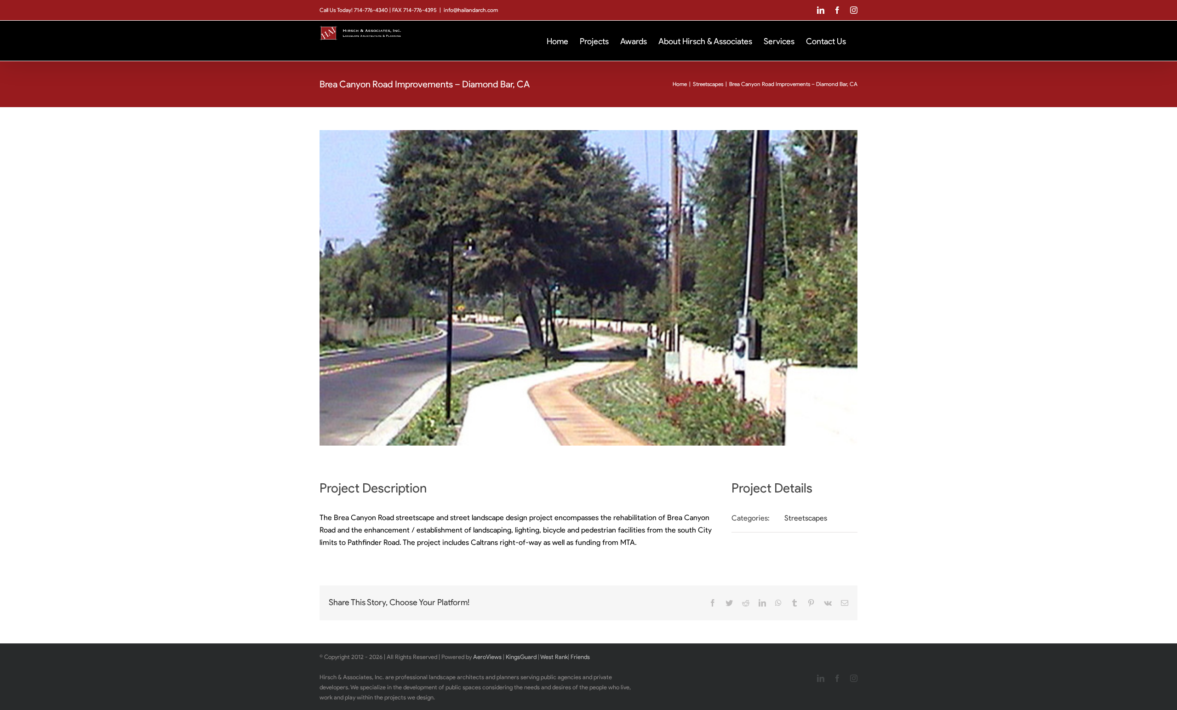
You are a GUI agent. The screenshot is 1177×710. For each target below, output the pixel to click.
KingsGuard (521, 656)
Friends (580, 656)
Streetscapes (805, 518)
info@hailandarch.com (471, 9)
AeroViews (487, 656)
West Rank (554, 656)
